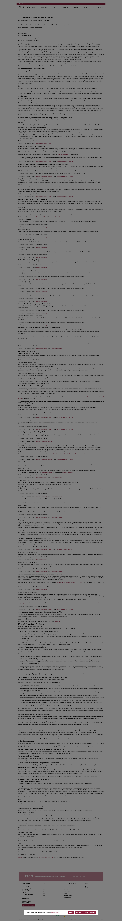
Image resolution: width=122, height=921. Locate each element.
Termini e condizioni (67, 897)
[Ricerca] (90, 7)
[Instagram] (87, 887)
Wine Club (21, 3)
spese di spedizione (76, 919)
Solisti (44, 889)
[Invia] (95, 876)
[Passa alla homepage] (24, 7)
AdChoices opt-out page (23, 584)
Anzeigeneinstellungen (62, 154)
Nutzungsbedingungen (67, 472)
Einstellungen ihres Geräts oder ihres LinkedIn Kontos (69, 582)
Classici (44, 895)
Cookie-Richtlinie (59, 621)
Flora (43, 891)
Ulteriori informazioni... (55, 912)
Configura (78, 912)
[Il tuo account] (95, 7)
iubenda (20, 857)
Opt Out (50, 143)
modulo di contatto (25, 902)
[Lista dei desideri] (93, 7)
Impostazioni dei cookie (68, 895)
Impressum (66, 889)
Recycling (65, 893)
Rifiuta (71, 912)
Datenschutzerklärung (41, 143)
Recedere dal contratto (28, 905)
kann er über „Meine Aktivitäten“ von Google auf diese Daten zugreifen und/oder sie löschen (71, 453)
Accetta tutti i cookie (89, 912)
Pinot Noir (45, 887)
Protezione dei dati (67, 891)
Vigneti (44, 893)
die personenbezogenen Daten (46, 857)
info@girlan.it (25, 898)
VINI (44, 883)
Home (65, 887)
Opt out (50, 549)
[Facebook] (85, 887)
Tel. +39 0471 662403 (27, 894)
